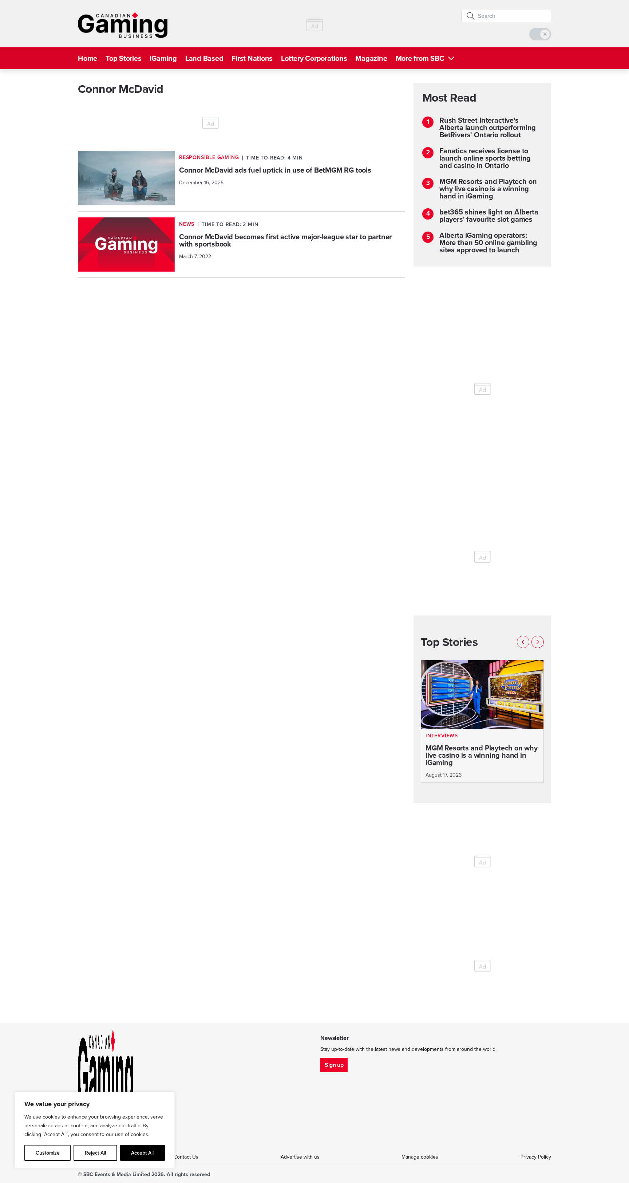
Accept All (142, 1152)
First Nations (252, 58)
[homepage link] (122, 25)
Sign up (334, 1065)
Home (87, 58)
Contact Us (186, 1157)
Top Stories (123, 58)
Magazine (371, 58)
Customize (48, 1152)
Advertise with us (300, 1157)
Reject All (95, 1152)
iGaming (163, 58)
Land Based (204, 58)
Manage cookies (419, 1157)
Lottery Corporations (314, 58)
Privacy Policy (536, 1157)
